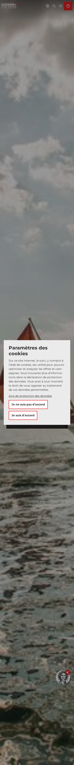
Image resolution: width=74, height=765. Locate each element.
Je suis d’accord (23, 415)
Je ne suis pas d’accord (28, 404)
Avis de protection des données (30, 396)
